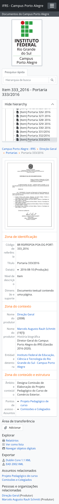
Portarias (11, 153)
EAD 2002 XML (14, 464)
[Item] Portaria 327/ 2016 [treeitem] (35, 116)
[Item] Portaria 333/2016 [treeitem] (35, 139)
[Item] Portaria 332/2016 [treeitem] (35, 135)
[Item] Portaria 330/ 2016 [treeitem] (35, 128)
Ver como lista (15, 444)
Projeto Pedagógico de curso (20, 476)
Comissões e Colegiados (35, 409)
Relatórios (12, 440)
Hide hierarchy (16, 104)
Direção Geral (48, 149)
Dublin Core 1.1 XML (18, 460)
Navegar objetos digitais (21, 448)
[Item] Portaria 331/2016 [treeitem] (35, 131)
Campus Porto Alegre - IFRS (19, 149)
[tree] (29, 125)
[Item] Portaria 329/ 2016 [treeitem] (35, 124)
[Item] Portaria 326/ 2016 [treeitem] (35, 112)
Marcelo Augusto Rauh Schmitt (36, 329)
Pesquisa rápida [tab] (15, 72)
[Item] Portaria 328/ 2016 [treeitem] (35, 120)
